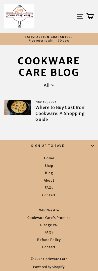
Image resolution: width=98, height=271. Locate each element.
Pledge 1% (49, 225)
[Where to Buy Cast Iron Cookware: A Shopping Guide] (17, 107)
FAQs (49, 188)
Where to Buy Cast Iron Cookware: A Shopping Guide (59, 113)
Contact (49, 195)
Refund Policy (49, 240)
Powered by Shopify (49, 267)
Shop (49, 166)
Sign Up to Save (47, 146)
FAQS (49, 232)
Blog (49, 173)
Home (49, 158)
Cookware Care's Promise (48, 218)
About (49, 180)
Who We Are (49, 210)
